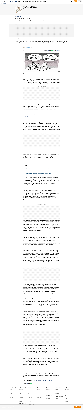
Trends (20, 396)
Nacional (30, 1)
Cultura (41, 1)
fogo (34, 380)
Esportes (29, 402)
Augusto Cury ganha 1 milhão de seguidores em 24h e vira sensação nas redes (35, 42)
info (31, 47)
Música (20, 394)
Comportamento (21, 397)
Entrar (80, 1)
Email (25, 8)
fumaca (39, 380)
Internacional (34, 1)
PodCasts (66, 402)
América (38, 389)
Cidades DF (29, 390)
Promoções (20, 401)
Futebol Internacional (40, 396)
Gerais (19, 1)
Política (22, 1)
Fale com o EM (12, 398)
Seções (4, 1)
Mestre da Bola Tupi (67, 404)
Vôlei (38, 393)
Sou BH (66, 395)
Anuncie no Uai (22, 403)
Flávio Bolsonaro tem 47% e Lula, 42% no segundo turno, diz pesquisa (21, 42)
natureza (50, 380)
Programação (66, 401)
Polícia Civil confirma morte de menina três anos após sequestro (48, 42)
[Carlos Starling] (24, 48)
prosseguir (77, 406)
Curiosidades (57, 393)
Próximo (67, 39)
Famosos (20, 390)
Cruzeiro (38, 392)
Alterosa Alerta (67, 389)
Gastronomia (21, 398)
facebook (48, 50)
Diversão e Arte (30, 397)
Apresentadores (67, 400)
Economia (26, 1)
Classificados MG (48, 389)
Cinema (20, 393)
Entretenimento (21, 389)
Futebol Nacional (39, 394)
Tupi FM (66, 398)
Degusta (44, 1)
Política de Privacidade (7, 407)
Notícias (47, 392)
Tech (19, 400)
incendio (44, 380)
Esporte (56, 390)
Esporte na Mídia (39, 397)
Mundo (29, 396)
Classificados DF (48, 390)
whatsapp (52, 50)
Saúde (38, 1)
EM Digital (11, 397)
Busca (71, 1)
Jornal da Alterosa (67, 390)
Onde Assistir (39, 398)
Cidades (56, 389)
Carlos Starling (5, 3)
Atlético (38, 390)
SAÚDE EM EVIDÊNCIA (18, 16)
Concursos (29, 401)
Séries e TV (20, 392)
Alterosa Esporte (67, 392)
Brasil (29, 393)
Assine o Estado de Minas (13, 400)
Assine (75, 1)
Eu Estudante (30, 400)
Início (1, 3)
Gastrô (56, 401)
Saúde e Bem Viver (12, 396)
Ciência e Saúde (30, 398)
